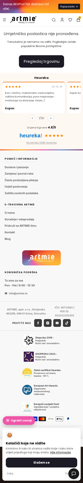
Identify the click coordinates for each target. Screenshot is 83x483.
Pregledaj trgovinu (41, 61)
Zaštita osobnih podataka (21, 193)
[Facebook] (38, 323)
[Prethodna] (32, 118)
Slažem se (41, 463)
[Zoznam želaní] (70, 20)
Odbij (10, 473)
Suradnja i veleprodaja (19, 219)
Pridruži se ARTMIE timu (20, 225)
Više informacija (60, 452)
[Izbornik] (4, 19)
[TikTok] (67, 323)
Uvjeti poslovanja (16, 186)
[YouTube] (57, 323)
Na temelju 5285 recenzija (41, 142)
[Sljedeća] (51, 118)
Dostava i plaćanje (17, 167)
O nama (10, 212)
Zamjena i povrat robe (19, 173)
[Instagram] (48, 323)
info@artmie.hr (18, 293)
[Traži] (53, 19)
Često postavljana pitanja (21, 180)
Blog (8, 238)
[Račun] (62, 19)
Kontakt (10, 232)
